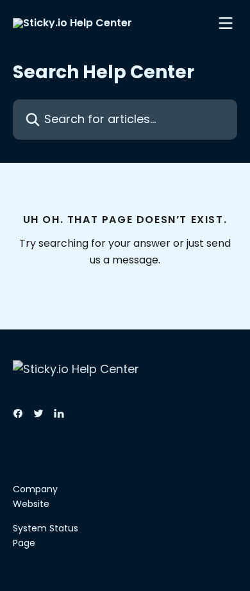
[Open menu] (225, 23)
